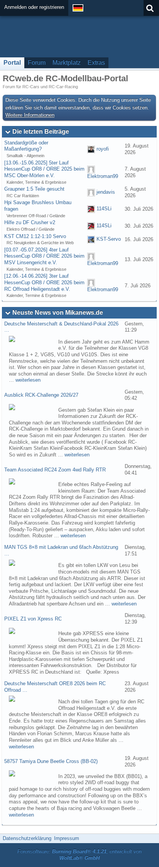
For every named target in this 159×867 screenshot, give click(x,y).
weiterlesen (28, 380)
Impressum (66, 838)
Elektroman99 (102, 176)
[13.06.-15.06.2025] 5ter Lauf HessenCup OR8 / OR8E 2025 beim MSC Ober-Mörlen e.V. (44, 169)
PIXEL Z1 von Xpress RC (33, 619)
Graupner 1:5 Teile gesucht (34, 189)
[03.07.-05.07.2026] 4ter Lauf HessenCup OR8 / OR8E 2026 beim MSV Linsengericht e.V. (44, 256)
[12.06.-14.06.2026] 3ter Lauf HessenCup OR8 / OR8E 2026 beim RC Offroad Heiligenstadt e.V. (44, 282)
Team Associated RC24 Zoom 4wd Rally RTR (55, 470)
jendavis (105, 192)
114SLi (104, 209)
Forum (37, 62)
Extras (96, 62)
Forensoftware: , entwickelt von (79, 855)
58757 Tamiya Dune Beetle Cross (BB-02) (51, 761)
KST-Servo (108, 239)
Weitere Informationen (29, 115)
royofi (102, 149)
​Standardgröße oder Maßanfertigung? (26, 146)
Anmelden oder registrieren (34, 7)
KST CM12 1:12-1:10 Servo (35, 236)
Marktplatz (66, 62)
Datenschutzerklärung (27, 838)
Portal (12, 62)
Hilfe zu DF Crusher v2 (29, 222)
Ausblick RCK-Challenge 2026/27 (41, 395)
